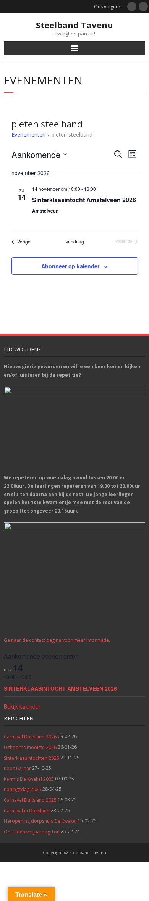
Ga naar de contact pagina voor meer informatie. (57, 640)
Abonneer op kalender (70, 266)
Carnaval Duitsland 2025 (30, 800)
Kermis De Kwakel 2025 (29, 779)
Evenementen (28, 134)
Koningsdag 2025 (22, 789)
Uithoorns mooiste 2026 (30, 747)
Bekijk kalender (22, 706)
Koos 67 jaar (17, 768)
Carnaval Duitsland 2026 (30, 736)
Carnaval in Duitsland (27, 811)
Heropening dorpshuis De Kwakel (40, 821)
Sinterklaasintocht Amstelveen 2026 (84, 199)
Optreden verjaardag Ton (32, 831)
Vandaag (74, 242)
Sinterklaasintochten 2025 (31, 758)
